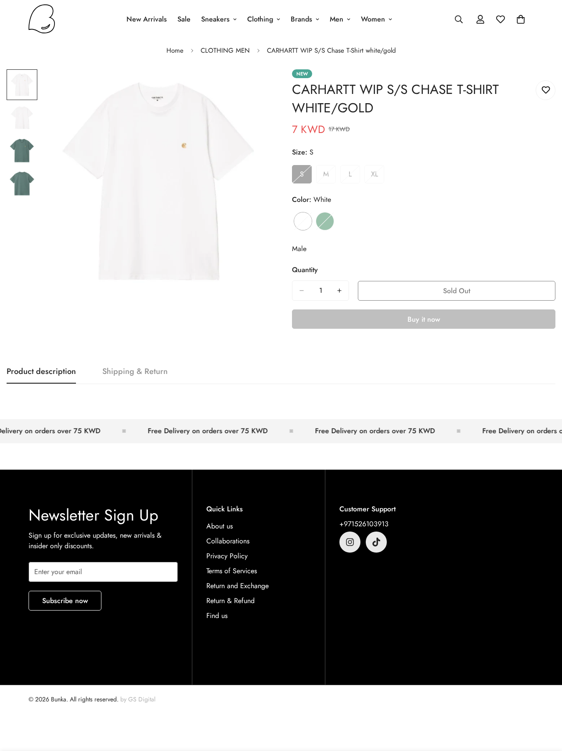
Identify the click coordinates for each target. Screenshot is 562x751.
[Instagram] (349, 542)
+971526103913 (364, 524)
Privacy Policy (227, 556)
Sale (184, 19)
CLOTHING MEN (225, 50)
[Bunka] (42, 19)
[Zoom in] (251, 88)
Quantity (305, 270)
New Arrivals (146, 19)
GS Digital (141, 699)
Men (336, 19)
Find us (216, 616)
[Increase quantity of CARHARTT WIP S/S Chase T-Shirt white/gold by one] (339, 290)
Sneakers (215, 19)
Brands (301, 19)
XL (377, 176)
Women (373, 19)
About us (219, 526)
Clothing (260, 19)
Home (175, 50)
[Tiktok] (376, 542)
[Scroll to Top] (545, 703)
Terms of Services (231, 571)
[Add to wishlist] (545, 90)
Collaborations (227, 541)
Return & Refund (230, 601)
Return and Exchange (237, 586)
